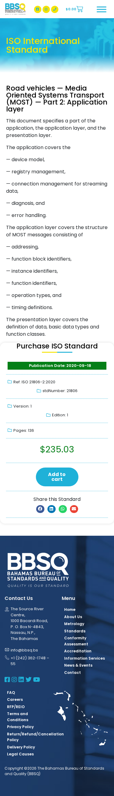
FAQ (11, 692)
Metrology (74, 623)
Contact (72, 672)
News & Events (78, 665)
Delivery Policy (21, 747)
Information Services (84, 658)
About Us (73, 616)
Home (69, 609)
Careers (15, 699)
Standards (74, 631)
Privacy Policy (20, 726)
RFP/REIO (16, 706)
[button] (40, 509)
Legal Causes (20, 754)
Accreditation (78, 651)
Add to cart (57, 477)
